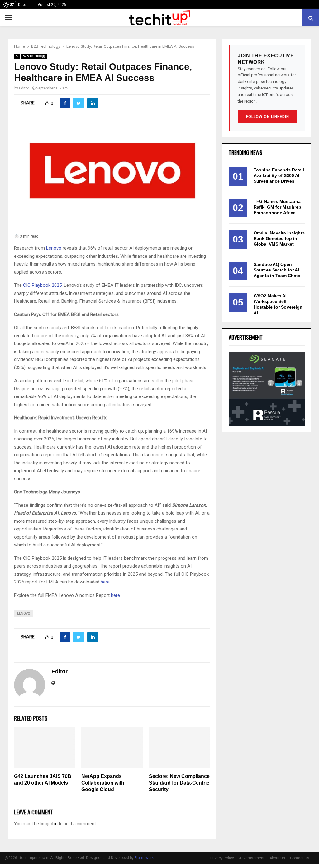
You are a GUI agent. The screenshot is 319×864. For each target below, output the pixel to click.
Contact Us (299, 858)
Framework (144, 858)
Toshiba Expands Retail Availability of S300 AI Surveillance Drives (279, 175)
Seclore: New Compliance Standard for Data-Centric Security (179, 783)
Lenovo (53, 248)
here (105, 582)
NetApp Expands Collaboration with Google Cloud (102, 783)
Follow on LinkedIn (267, 116)
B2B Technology (34, 56)
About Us (277, 858)
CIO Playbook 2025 (42, 285)
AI (17, 56)
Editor (24, 88)
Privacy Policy (222, 858)
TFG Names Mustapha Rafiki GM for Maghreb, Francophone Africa (278, 207)
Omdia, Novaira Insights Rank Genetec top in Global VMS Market (279, 238)
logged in (49, 823)
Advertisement (251, 858)
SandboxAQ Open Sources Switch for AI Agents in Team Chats (277, 270)
